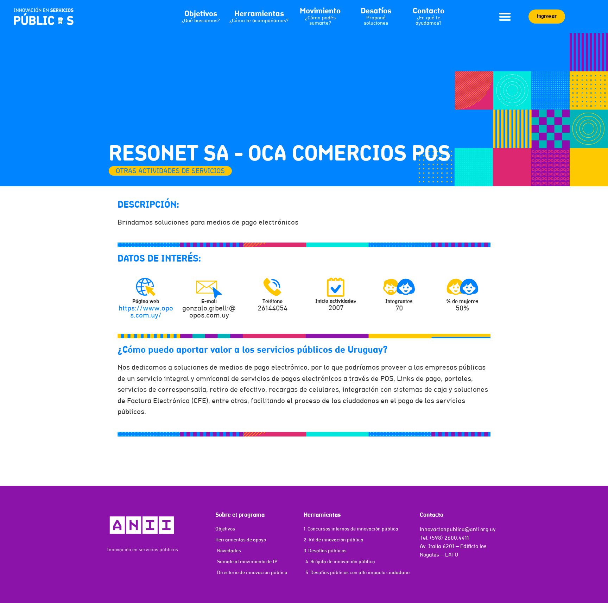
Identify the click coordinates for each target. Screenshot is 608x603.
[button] (504, 16)
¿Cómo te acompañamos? (259, 21)
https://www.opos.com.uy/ (146, 312)
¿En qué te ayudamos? (429, 20)
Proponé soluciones (376, 20)
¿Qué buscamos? (201, 21)
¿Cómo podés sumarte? (320, 20)
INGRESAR (547, 16)
